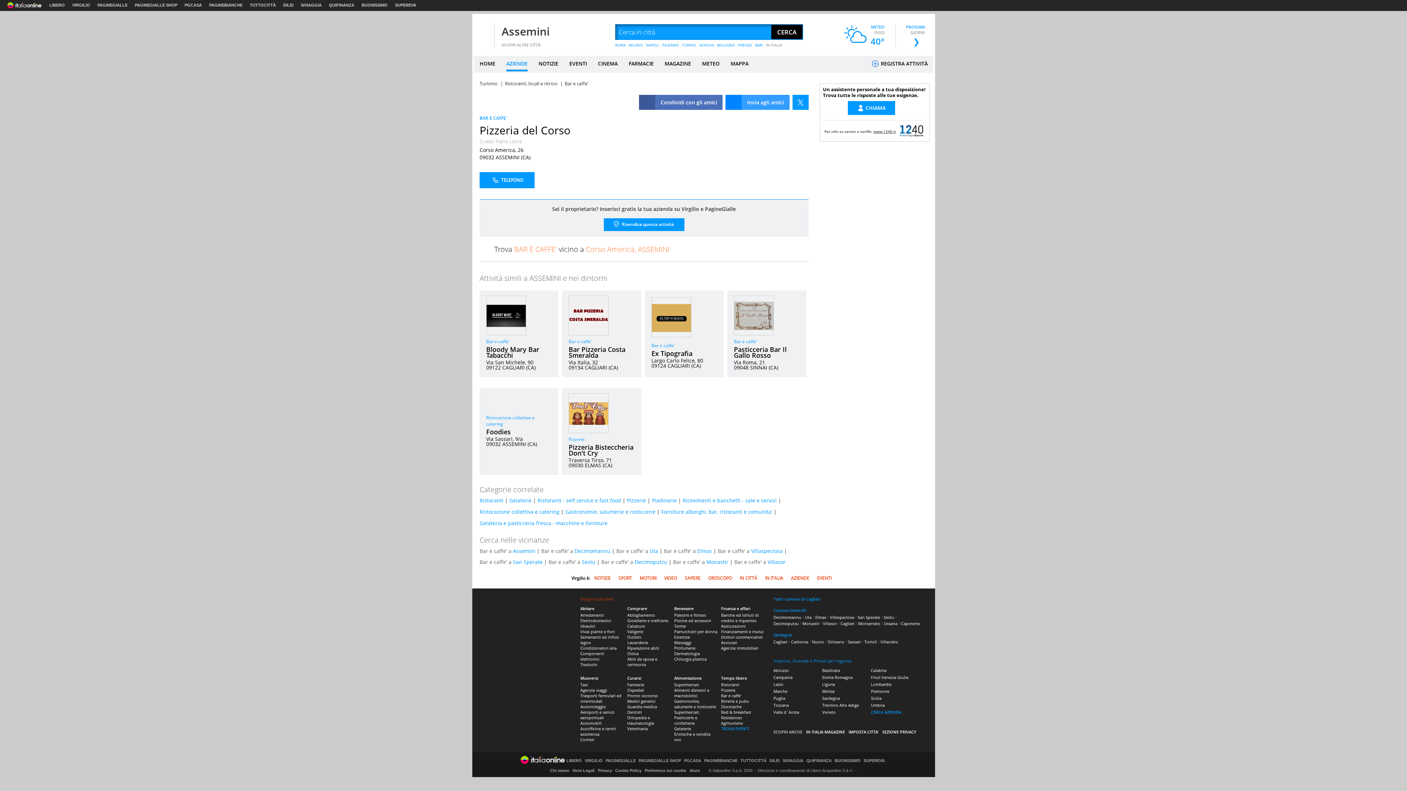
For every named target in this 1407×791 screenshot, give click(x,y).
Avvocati (729, 642)
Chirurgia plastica (690, 659)
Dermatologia (687, 653)
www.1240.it (885, 131)
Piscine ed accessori (692, 620)
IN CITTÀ (748, 578)
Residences (731, 717)
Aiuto (695, 770)
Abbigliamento (641, 615)
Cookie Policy (628, 770)
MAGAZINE (678, 63)
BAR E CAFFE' (493, 118)
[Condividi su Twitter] (801, 102)
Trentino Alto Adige (840, 705)
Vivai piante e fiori (597, 631)
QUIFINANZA (341, 5)
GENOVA (706, 45)
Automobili (591, 723)
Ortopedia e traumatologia (640, 720)
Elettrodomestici (595, 620)
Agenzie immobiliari (739, 648)
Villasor (777, 561)
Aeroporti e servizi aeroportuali (597, 714)
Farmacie (635, 684)
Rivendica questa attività (647, 224)
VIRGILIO (81, 5)
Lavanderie (637, 642)
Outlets (634, 637)
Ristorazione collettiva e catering (520, 511)
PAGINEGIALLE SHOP (156, 5)
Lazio (778, 684)
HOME (487, 63)
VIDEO (670, 578)
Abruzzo (781, 670)
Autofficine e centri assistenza (598, 731)
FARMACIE (641, 63)
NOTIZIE (548, 63)
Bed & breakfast (736, 712)
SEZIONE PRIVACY (899, 732)
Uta (654, 550)
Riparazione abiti (643, 648)
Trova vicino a (581, 249)
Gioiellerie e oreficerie (647, 620)
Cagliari (847, 623)
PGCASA (193, 5)
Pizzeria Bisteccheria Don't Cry (601, 450)
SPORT (625, 578)
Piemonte (880, 691)
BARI (759, 45)
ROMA (620, 45)
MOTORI (648, 578)
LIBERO (57, 5)
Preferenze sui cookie (665, 770)
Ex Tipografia (672, 353)
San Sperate (528, 561)
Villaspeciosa (767, 550)
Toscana (781, 705)
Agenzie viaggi (593, 690)
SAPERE (693, 578)
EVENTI (578, 63)
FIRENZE (745, 45)
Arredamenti (592, 615)
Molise (828, 691)
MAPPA (740, 63)
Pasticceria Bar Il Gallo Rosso (760, 352)
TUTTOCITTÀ (263, 5)
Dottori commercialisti (742, 637)
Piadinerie (664, 500)
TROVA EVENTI (735, 728)
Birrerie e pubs (735, 701)
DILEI (288, 5)
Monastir (717, 561)
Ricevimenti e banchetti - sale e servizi (730, 500)
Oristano (836, 642)
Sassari (854, 642)
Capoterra (910, 623)
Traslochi (588, 664)
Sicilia (876, 698)
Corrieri (587, 739)
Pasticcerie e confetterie (685, 720)
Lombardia (881, 684)
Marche (780, 691)
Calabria (878, 670)
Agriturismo (732, 723)
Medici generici (641, 701)
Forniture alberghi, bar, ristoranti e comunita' (716, 511)
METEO (711, 63)
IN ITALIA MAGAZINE (825, 732)
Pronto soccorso (642, 695)
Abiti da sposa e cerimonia (642, 661)
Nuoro (818, 642)
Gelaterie (520, 500)
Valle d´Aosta (786, 712)
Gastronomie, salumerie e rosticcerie (610, 511)
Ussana (890, 623)
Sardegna (831, 698)
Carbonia (799, 642)
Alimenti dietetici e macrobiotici (691, 692)
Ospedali (635, 690)
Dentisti (634, 712)
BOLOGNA (726, 45)
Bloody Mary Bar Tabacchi (512, 352)
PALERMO (670, 45)
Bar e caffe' (498, 341)
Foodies (498, 431)
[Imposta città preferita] (483, 32)
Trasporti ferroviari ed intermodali (600, 698)
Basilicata (831, 670)
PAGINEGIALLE (112, 5)
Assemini (526, 31)
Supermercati (686, 684)
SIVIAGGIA (311, 5)
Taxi (584, 684)
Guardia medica (642, 706)
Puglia (779, 698)
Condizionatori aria (598, 648)
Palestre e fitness (690, 615)
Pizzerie (577, 439)
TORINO (689, 45)
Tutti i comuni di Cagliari (796, 599)
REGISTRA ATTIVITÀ (903, 63)
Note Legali (584, 770)
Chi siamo (559, 770)
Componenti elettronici (592, 656)
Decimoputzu (651, 561)
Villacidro (889, 642)
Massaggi (682, 642)
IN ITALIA (774, 45)
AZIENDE (517, 63)
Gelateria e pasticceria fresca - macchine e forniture (544, 523)
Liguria (828, 684)
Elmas (704, 550)
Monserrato (869, 623)
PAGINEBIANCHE (226, 5)
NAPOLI (652, 45)
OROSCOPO (720, 578)
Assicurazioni (733, 626)
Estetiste (682, 637)
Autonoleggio (593, 706)
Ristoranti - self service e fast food (579, 500)
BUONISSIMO (375, 5)
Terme (680, 626)
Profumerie (684, 648)
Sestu (588, 561)
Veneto (829, 712)
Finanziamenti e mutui (742, 631)
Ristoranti (491, 500)
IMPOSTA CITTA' (864, 732)
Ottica (633, 653)
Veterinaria (637, 728)
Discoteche (731, 706)
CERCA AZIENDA (886, 712)
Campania (783, 677)
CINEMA (608, 63)
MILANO (636, 45)
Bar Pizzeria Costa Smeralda (597, 352)
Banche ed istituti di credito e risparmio (740, 617)
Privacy (605, 770)
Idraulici (587, 626)
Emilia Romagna (837, 677)
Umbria (878, 705)
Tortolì (870, 642)
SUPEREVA (405, 5)
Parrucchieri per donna (695, 631)
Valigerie (635, 631)
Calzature (636, 626)
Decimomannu (592, 550)
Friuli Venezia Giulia (889, 677)
